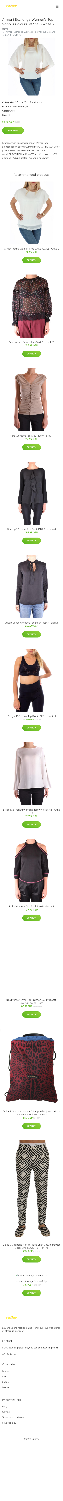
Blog (4, 1406)
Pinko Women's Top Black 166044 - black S (31, 906)
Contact (6, 1411)
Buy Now (13, 130)
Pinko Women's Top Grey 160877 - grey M (31, 435)
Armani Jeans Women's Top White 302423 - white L (31, 248)
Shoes (5, 1381)
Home (5, 28)
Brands (6, 1371)
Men (4, 1376)
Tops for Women (33, 102)
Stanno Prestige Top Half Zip (31, 1281)
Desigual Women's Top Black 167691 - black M (31, 716)
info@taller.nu (9, 1354)
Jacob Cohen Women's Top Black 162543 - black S (31, 622)
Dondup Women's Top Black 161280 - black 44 (31, 529)
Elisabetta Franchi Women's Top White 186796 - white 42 (31, 811)
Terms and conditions (13, 1417)
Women (19, 102)
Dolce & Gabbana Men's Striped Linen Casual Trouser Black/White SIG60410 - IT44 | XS (31, 1246)
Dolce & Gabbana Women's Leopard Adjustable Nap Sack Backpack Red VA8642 (31, 1113)
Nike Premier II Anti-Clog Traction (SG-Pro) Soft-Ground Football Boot (31, 1001)
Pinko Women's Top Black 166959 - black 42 (31, 342)
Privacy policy (9, 1422)
